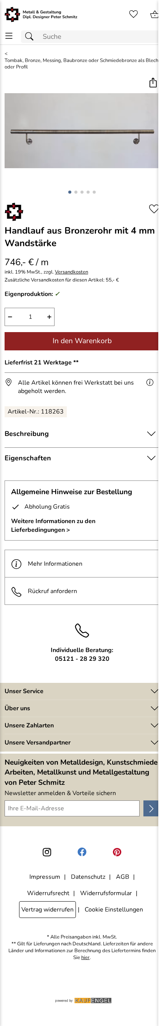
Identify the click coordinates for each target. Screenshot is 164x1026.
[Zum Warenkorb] (154, 14)
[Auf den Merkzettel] (154, 209)
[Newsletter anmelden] (151, 808)
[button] (152, 83)
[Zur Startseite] (41, 14)
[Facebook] (82, 852)
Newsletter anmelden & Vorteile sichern (60, 793)
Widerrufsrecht (48, 893)
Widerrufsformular (106, 893)
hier (85, 957)
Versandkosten (71, 272)
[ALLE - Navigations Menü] (9, 35)
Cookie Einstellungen (114, 909)
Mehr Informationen (55, 564)
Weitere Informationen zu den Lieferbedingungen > (53, 525)
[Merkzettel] (133, 14)
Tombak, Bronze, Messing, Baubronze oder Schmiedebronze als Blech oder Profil (81, 64)
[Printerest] (117, 852)
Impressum (44, 877)
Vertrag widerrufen (47, 909)
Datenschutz (88, 877)
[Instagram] (47, 852)
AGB (122, 877)
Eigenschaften (28, 458)
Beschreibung (27, 433)
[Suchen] (31, 36)
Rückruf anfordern (52, 591)
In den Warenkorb (82, 341)
